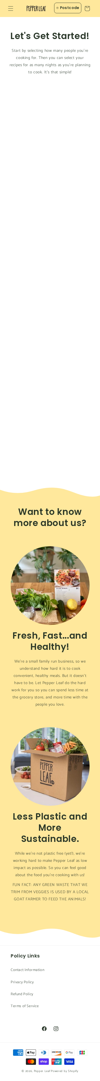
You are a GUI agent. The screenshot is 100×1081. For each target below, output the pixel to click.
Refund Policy (22, 994)
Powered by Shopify (64, 1071)
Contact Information (27, 970)
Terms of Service (25, 1006)
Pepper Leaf (42, 1071)
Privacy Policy (22, 982)
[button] (11, 8)
